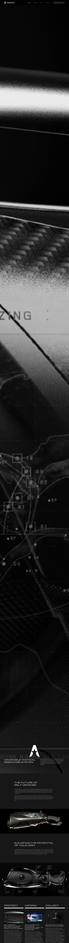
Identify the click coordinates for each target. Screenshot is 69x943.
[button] (2, 879)
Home (29, 2)
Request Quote (58, 2)
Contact (47, 2)
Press (35, 2)
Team (41, 2)
